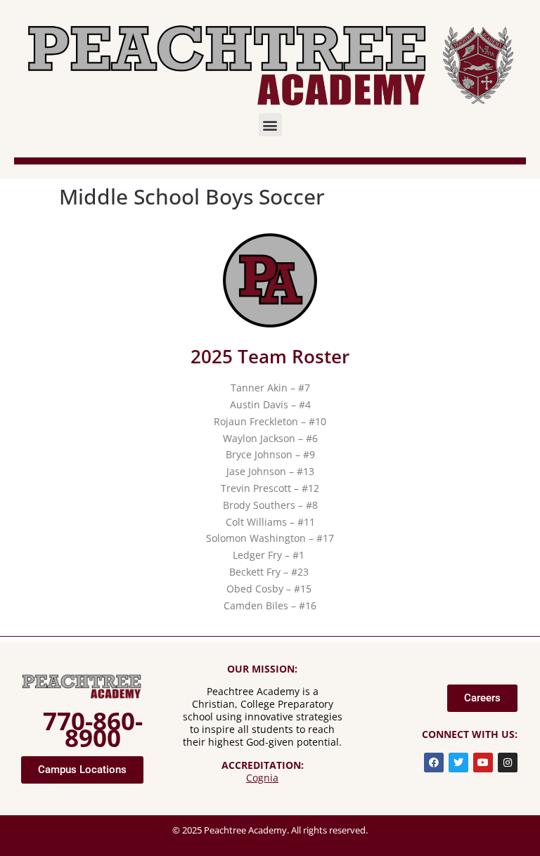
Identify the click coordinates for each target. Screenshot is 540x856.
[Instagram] (508, 762)
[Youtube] (483, 762)
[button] (270, 124)
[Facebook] (434, 762)
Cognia (262, 777)
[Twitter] (458, 762)
